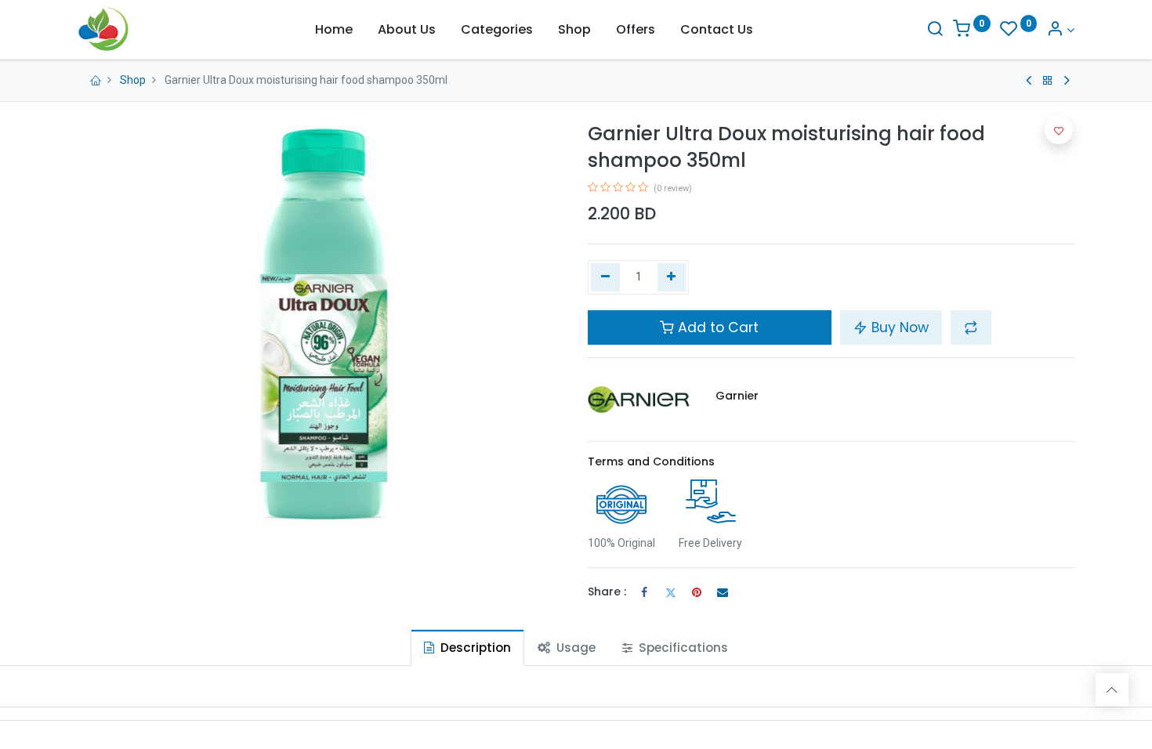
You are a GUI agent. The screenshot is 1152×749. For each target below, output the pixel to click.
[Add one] (672, 277)
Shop (133, 80)
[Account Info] (1060, 30)
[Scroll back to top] (1112, 689)
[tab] (467, 647)
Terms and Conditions (651, 461)
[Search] (935, 30)
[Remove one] (605, 277)
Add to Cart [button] (716, 327)
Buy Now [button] (898, 327)
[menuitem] (333, 30)
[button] (971, 327)
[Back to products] (1047, 80)
